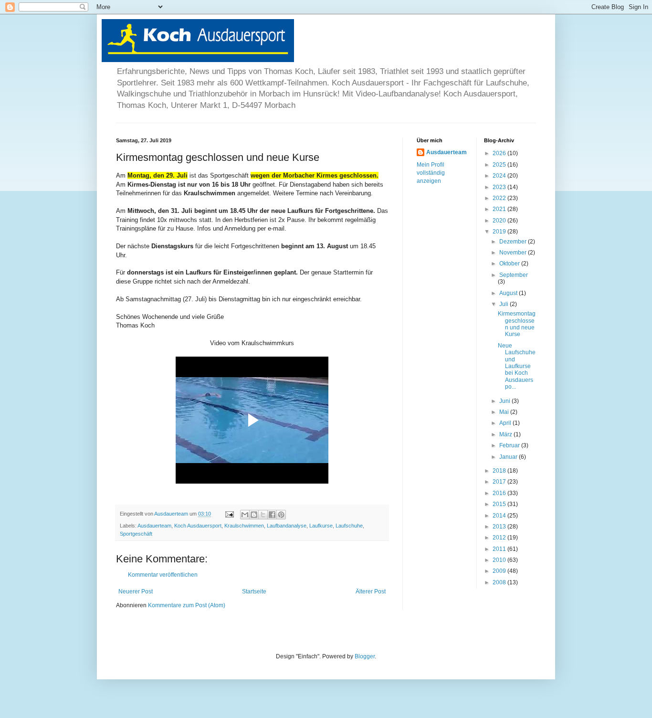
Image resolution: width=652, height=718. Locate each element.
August (509, 293)
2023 (500, 187)
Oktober (510, 263)
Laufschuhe (349, 525)
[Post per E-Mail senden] (229, 514)
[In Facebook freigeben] (272, 514)
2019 (500, 231)
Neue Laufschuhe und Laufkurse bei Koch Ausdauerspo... (517, 366)
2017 (500, 481)
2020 (500, 220)
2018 (500, 470)
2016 (500, 493)
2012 (500, 537)
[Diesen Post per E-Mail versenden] (245, 514)
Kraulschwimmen (244, 525)
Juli (504, 304)
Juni (505, 401)
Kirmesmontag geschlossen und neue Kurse (517, 324)
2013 (500, 526)
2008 (500, 582)
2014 (500, 515)
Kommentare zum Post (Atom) (186, 605)
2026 (500, 153)
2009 (500, 571)
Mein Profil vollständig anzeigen (431, 172)
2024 (500, 175)
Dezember (513, 241)
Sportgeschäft (136, 534)
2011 (500, 549)
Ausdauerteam (154, 525)
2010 (500, 560)
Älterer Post (371, 591)
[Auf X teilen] (263, 514)
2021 (500, 209)
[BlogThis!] (254, 514)
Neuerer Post (135, 591)
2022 (500, 198)
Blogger (365, 656)
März (506, 434)
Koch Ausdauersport (197, 525)
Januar (509, 457)
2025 (500, 164)
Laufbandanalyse (286, 525)
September (513, 275)
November (513, 252)
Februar (510, 445)
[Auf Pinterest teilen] (281, 514)
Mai (504, 412)
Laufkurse (321, 525)
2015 (500, 504)
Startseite (254, 591)
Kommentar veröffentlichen (163, 574)
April (506, 423)
